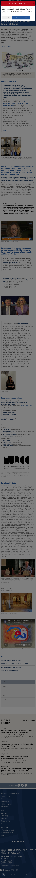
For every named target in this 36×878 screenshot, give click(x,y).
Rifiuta (27, 18)
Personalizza (7, 18)
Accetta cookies (18, 18)
